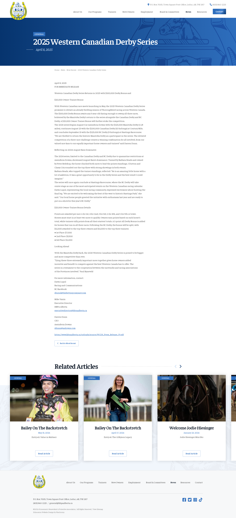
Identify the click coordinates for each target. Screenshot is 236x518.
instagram (195, 500)
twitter (190, 500)
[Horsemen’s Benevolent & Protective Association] (18, 9)
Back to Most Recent (68, 343)
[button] (180, 366)
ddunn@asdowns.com (65, 328)
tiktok (201, 500)
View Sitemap (98, 509)
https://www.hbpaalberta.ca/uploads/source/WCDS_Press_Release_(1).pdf (89, 334)
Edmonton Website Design (43, 512)
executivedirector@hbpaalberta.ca (70, 310)
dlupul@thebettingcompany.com (70, 292)
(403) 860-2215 (219, 4)
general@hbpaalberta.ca (61, 503)
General (39, 34)
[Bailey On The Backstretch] (44, 398)
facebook (184, 500)
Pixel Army (60, 512)
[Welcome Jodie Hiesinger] (191, 398)
